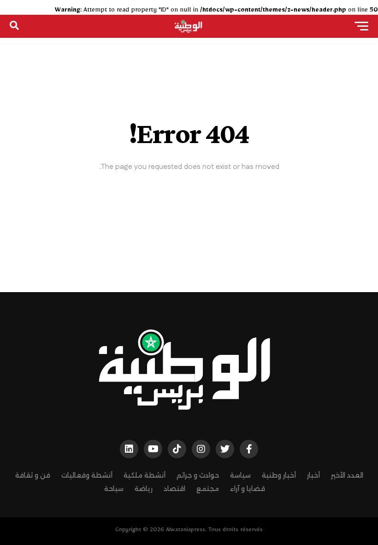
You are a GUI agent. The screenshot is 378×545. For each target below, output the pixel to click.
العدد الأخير (347, 475)
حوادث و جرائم (198, 475)
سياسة (240, 475)
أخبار (313, 475)
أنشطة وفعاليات (86, 475)
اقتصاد (174, 489)
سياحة (114, 489)
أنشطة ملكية (144, 475)
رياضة (144, 489)
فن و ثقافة (32, 475)
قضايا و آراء (247, 489)
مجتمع (207, 489)
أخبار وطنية (279, 475)
